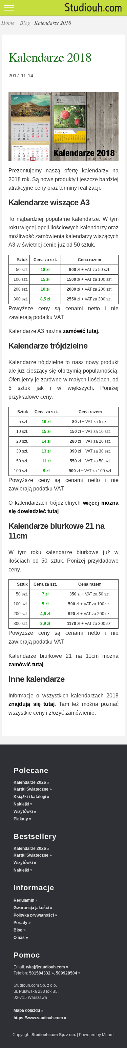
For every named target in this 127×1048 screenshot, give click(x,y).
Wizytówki (23, 811)
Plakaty (21, 819)
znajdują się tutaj (31, 704)
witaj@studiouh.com (45, 967)
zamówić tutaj (80, 331)
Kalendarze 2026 (30, 782)
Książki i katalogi (30, 796)
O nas (19, 937)
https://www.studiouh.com (38, 1017)
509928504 (66, 973)
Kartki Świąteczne (31, 789)
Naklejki (21, 804)
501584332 (39, 973)
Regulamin (24, 900)
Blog (25, 22)
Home (8, 22)
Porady (20, 922)
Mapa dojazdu (27, 1010)
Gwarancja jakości (31, 907)
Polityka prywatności (34, 915)
